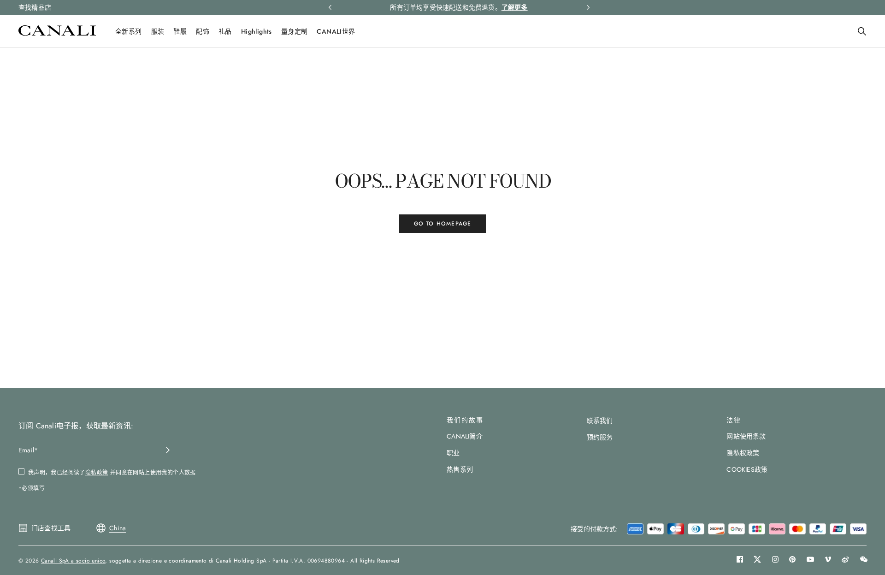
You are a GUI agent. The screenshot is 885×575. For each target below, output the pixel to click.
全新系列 (128, 31)
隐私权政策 (742, 452)
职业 (453, 452)
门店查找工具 (51, 528)
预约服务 (600, 437)
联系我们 (600, 420)
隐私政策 (96, 472)
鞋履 (180, 31)
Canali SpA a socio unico (73, 561)
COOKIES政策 (746, 469)
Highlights (256, 31)
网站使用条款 (746, 436)
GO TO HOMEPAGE (443, 223)
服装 (158, 31)
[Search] (862, 31)
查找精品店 (34, 7)
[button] (862, 31)
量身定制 (294, 31)
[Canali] (57, 33)
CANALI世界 (336, 31)
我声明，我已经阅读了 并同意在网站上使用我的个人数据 (112, 472)
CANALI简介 (465, 436)
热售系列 (460, 469)
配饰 (202, 31)
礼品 (225, 31)
